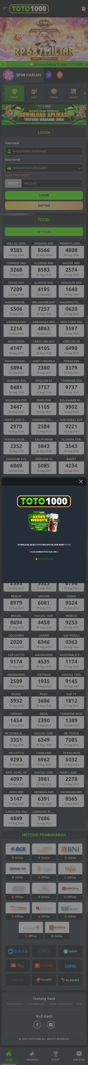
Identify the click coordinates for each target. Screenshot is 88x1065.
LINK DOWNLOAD (45, 559)
